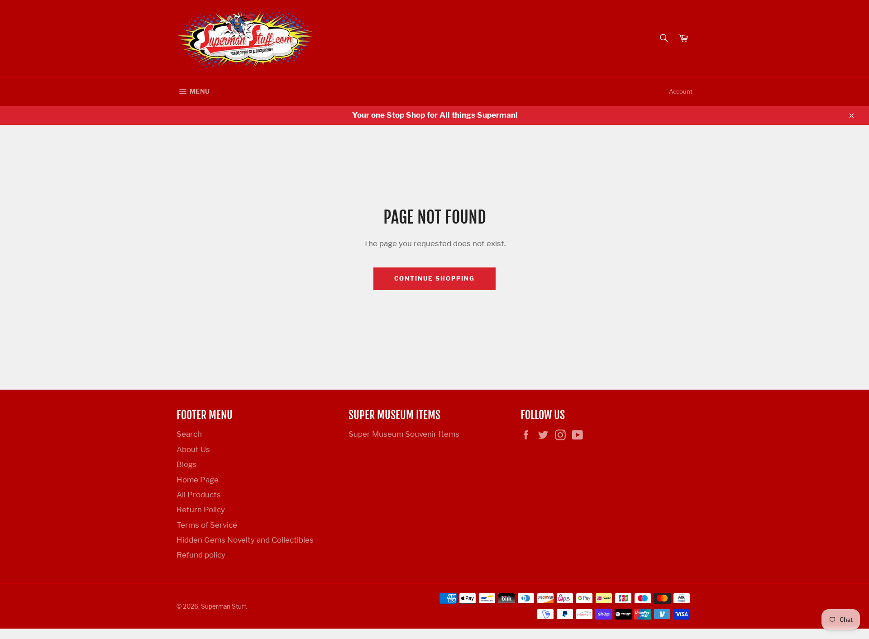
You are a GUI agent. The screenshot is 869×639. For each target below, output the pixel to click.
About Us (193, 449)
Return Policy (201, 509)
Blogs (187, 464)
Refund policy (201, 554)
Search (189, 434)
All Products (199, 494)
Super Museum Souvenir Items (404, 434)
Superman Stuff (223, 606)
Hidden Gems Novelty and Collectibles (245, 539)
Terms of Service (207, 524)
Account (680, 91)
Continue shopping (434, 278)
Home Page (198, 479)
